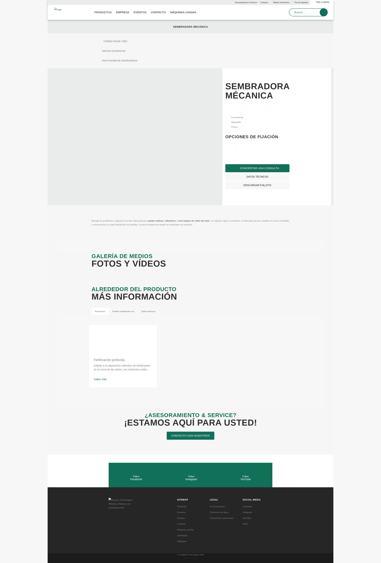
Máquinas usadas (185, 529)
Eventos (181, 518)
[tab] (100, 311)
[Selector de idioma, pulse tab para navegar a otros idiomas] (321, 2)
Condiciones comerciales (221, 518)
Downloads (182, 535)
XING (245, 524)
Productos (182, 506)
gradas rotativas (155, 221)
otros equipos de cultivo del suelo (194, 221)
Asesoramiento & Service (245, 2)
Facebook (247, 506)
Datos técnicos (257, 177)
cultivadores (170, 221)
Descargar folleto (257, 185)
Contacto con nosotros (190, 435)
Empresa (181, 512)
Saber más (100, 379)
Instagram (247, 512)
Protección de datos (219, 512)
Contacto (264, 2)
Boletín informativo (281, 2)
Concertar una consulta (259, 168)
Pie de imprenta (301, 2)
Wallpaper (181, 541)
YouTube (247, 518)
